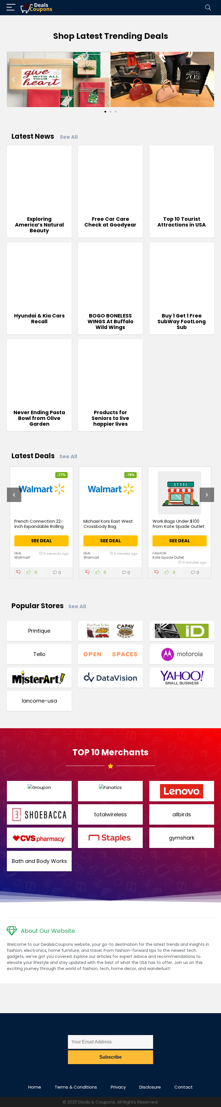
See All (69, 136)
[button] (13, 79)
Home (34, 1087)
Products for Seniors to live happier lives (110, 418)
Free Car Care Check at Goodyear (110, 222)
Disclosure (150, 1087)
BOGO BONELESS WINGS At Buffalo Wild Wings (110, 321)
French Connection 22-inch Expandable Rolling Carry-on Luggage (39, 526)
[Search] (208, 7)
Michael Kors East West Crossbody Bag (108, 523)
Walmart (22, 557)
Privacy (118, 1087)
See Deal (41, 540)
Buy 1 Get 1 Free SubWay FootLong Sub (181, 321)
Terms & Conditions (76, 1087)
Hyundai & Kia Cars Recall (39, 318)
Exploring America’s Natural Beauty (39, 225)
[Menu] (11, 7)
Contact (183, 1087)
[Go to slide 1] (105, 112)
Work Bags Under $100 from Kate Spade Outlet (179, 523)
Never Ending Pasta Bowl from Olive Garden (39, 418)
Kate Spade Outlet (168, 557)
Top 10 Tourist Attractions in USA (181, 222)
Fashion (159, 553)
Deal (18, 553)
